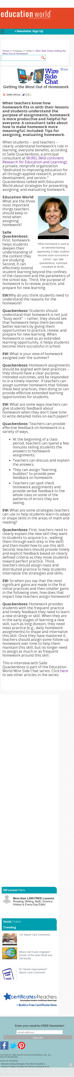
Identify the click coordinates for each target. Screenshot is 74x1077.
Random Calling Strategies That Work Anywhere (23, 1064)
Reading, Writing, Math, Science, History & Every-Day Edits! (33, 901)
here (64, 670)
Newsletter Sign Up (30, 31)
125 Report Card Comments (34, 934)
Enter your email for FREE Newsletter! (39, 1025)
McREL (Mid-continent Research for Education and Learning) (34, 160)
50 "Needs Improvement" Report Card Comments (33, 971)
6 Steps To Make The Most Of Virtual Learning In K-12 (25, 1067)
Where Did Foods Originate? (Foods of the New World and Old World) (35, 955)
